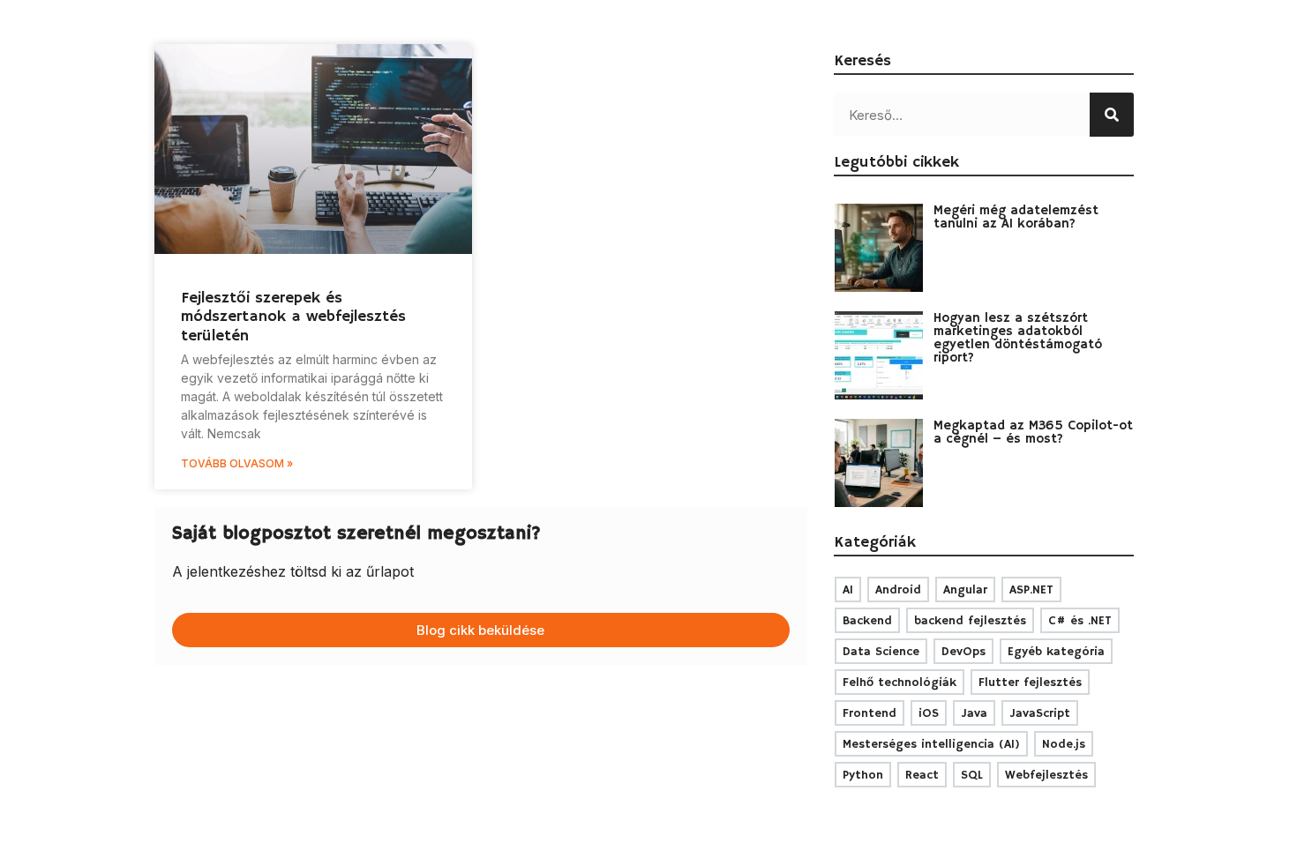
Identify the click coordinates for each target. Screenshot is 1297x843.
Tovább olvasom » (237, 463)
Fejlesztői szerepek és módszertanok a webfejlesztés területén (293, 317)
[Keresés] (1112, 115)
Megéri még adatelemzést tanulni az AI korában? (1015, 217)
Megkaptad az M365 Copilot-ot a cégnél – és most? (1033, 432)
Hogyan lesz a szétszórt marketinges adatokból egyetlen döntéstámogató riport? (1017, 338)
